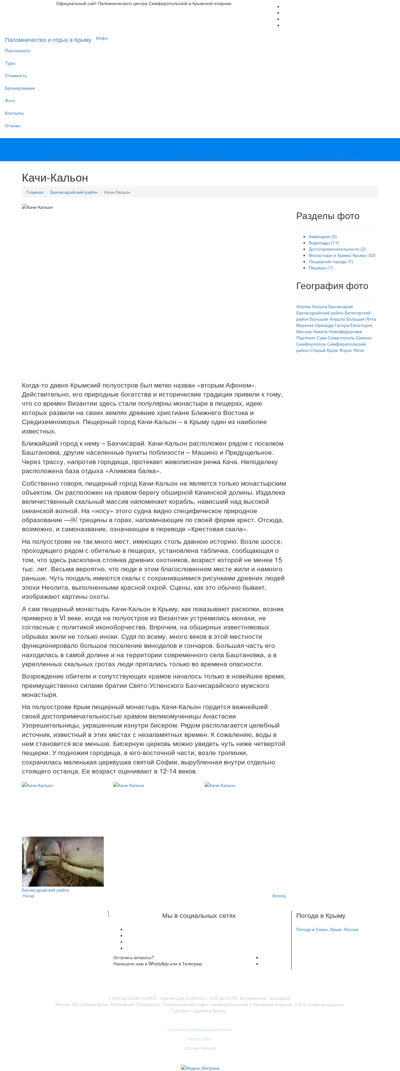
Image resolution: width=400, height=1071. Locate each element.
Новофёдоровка (345, 331)
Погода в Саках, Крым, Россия (327, 929)
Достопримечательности (337, 249)
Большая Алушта (327, 319)
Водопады (324, 242)
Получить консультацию (200, 156)
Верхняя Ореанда (314, 325)
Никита (320, 331)
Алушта (319, 306)
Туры (10, 63)
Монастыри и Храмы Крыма (342, 255)
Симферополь (311, 344)
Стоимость (16, 75)
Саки (322, 337)
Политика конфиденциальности (200, 1029)
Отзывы (13, 125)
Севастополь (341, 337)
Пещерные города (331, 261)
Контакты (14, 113)
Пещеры (321, 267)
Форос (345, 350)
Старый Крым (324, 350)
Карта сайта (200, 1038)
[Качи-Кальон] (63, 809)
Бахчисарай (340, 306)
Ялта (359, 350)
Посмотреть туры (66, 156)
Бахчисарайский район (74, 192)
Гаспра (342, 325)
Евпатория (361, 325)
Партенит (306, 337)
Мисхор (304, 331)
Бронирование (20, 88)
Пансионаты (17, 50)
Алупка (303, 306)
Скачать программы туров (333, 156)
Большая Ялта (361, 319)
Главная (35, 192)
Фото (10, 100)
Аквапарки (323, 236)
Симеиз (364, 337)
